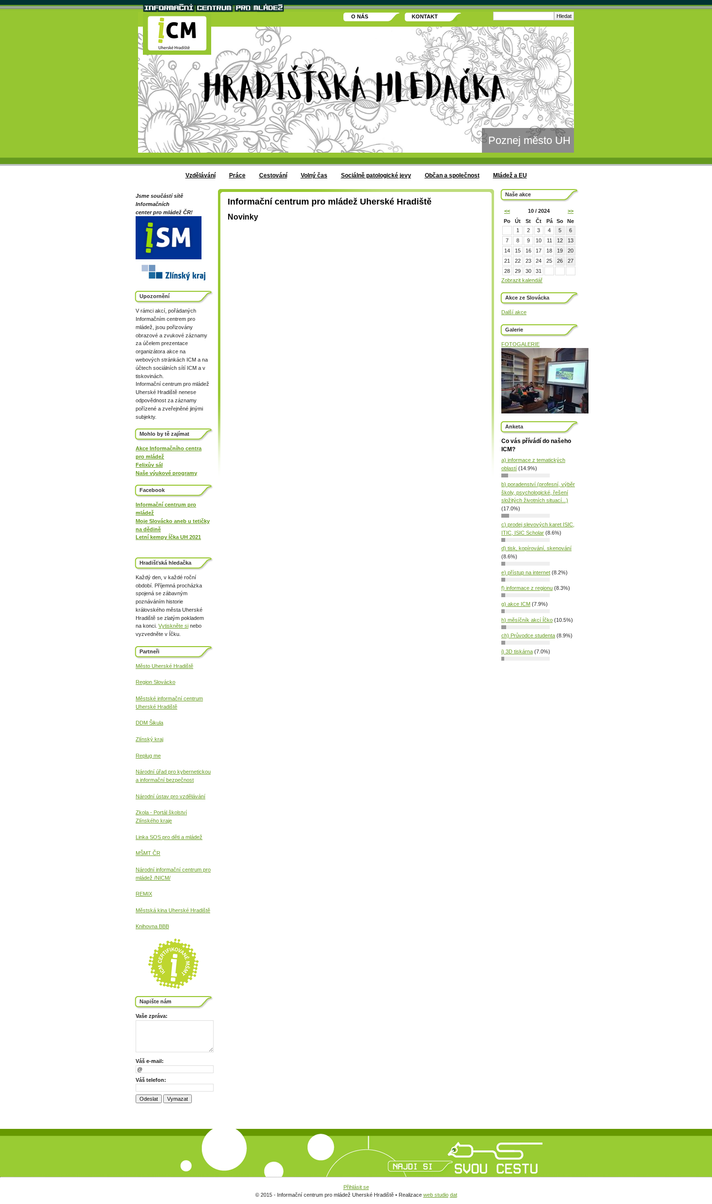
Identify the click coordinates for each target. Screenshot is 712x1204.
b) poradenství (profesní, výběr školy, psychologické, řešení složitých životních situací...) (538, 492)
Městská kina (152, 910)
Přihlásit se (356, 1187)
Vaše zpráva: (152, 1016)
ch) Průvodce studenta (528, 635)
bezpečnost (179, 780)
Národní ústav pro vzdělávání (170, 796)
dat (453, 1195)
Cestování (273, 175)
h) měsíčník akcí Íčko (527, 620)
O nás (359, 16)
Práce (237, 175)
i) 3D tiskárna (517, 651)
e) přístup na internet (525, 572)
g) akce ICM (515, 604)
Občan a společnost (452, 175)
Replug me (148, 756)
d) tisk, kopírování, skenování (536, 548)
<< (507, 211)
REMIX (144, 894)
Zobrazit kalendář (521, 280)
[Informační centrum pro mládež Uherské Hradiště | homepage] (177, 34)
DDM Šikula (149, 723)
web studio (436, 1195)
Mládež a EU (510, 175)
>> (570, 211)
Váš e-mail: (150, 1061)
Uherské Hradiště (156, 707)
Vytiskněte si (173, 626)
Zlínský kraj (149, 739)
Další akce (513, 312)
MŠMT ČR (148, 853)
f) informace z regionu (527, 588)
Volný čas (314, 175)
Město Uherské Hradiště (164, 666)
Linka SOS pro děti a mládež (169, 837)
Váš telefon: (151, 1080)
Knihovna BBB (152, 926)
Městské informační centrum (169, 698)
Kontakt (425, 16)
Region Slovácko (155, 682)
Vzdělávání (201, 175)
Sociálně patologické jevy (376, 175)
